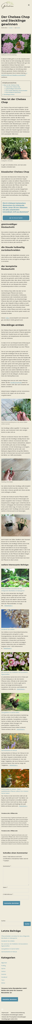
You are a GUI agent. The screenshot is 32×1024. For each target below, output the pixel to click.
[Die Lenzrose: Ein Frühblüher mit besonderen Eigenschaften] (15, 661)
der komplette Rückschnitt (13, 92)
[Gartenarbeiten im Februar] (15, 741)
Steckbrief (4, 977)
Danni (18, 28)
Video (7, 318)
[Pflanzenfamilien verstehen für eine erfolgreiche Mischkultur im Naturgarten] (15, 578)
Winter (3, 983)
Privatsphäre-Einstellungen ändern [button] (12, 1015)
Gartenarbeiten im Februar (9, 750)
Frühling (3, 965)
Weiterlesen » (8, 605)
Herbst (3, 971)
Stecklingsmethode (16, 382)
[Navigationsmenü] (29, 5)
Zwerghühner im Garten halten (10, 712)
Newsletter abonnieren (10, 999)
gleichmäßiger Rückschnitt (13, 88)
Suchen (3, 921)
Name (5, 887)
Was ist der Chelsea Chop (11, 85)
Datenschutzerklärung (18, 1012)
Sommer (3, 974)
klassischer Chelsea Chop (13, 87)
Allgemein (4, 963)
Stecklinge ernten (9, 94)
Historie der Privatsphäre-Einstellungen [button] (14, 1017)
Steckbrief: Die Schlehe (8, 629)
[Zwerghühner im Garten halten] (15, 702)
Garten (11, 28)
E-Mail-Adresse (8, 894)
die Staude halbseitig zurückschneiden (16, 90)
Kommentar (7, 866)
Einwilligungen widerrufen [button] (9, 1019)
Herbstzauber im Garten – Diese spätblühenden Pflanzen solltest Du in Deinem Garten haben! (14, 791)
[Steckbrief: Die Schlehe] (15, 618)
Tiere (2, 980)
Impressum (5, 1012)
